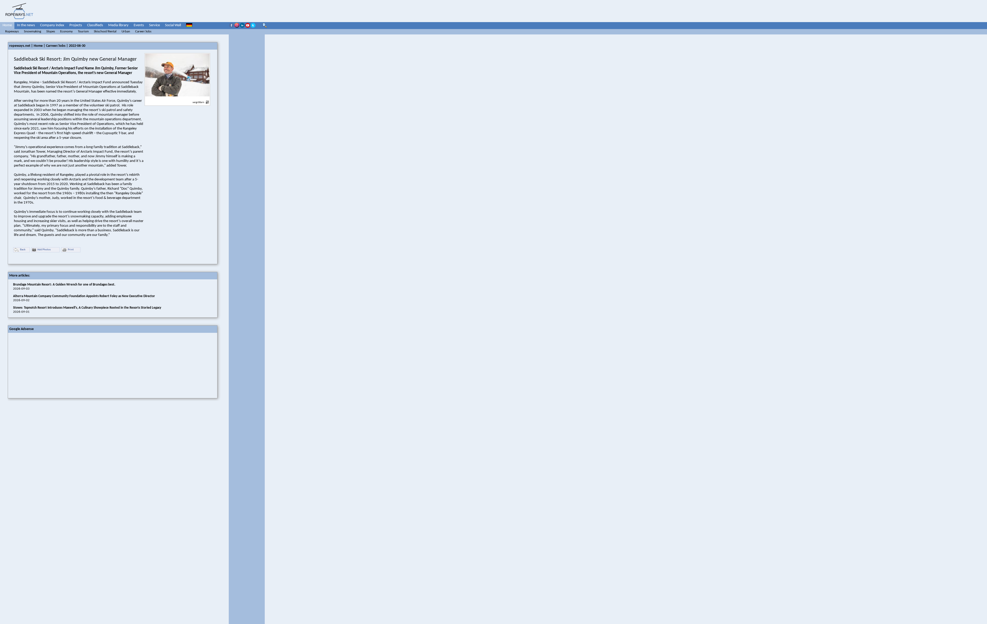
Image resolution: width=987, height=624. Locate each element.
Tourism (83, 31)
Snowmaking (32, 31)
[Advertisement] (46, 365)
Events (139, 25)
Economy (66, 31)
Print (71, 249)
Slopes (50, 31)
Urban (126, 31)
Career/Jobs (143, 31)
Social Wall (173, 25)
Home (7, 25)
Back (22, 249)
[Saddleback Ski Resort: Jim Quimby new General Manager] (177, 99)
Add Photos (44, 249)
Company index (52, 25)
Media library (118, 25)
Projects (75, 25)
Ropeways (12, 31)
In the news (26, 25)
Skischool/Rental (105, 31)
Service (154, 25)
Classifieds (95, 25)
